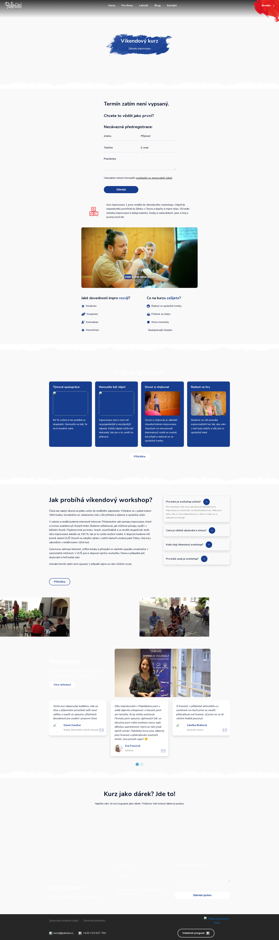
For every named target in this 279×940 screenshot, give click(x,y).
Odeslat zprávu (202, 895)
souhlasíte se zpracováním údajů (154, 178)
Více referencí (62, 684)
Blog (157, 5)
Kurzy (111, 5)
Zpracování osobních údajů (63, 920)
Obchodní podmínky (94, 920)
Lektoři (143, 5)
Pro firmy (127, 5)
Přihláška (139, 456)
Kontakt (172, 5)
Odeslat (121, 189)
